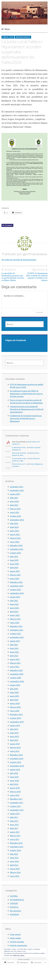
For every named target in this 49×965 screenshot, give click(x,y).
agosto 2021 (15, 641)
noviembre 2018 (16, 758)
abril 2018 (14, 784)
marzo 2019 (15, 744)
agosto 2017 (15, 813)
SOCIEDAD (8, 225)
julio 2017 (14, 817)
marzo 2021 (15, 659)
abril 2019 (14, 740)
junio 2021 (14, 648)
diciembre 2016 (16, 843)
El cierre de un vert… (19, 464)
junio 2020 (14, 692)
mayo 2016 (14, 861)
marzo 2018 (15, 788)
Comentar (39, 312)
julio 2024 (14, 523)
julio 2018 (14, 773)
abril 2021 (14, 655)
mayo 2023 (14, 564)
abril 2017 (14, 828)
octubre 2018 (15, 762)
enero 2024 (14, 542)
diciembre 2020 (16, 670)
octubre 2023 (15, 553)
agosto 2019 (15, 725)
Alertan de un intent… (19, 453)
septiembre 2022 (17, 593)
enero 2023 (14, 578)
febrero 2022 (15, 619)
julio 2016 (14, 854)
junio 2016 (14, 857)
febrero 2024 (15, 538)
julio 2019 (14, 729)
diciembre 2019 (16, 714)
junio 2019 (14, 733)
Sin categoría (15, 910)
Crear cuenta (15, 934)
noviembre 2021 (16, 630)
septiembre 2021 (17, 637)
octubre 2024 (15, 516)
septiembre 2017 (17, 810)
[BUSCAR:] (24, 324)
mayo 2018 (14, 780)
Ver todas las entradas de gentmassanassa (18, 259)
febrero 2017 (15, 835)
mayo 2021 (14, 652)
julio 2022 (14, 600)
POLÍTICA (14, 907)
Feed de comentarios (18, 945)
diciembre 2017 (16, 799)
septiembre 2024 (17, 519)
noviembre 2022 (16, 586)
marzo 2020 (15, 703)
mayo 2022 (14, 608)
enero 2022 (14, 622)
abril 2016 (14, 865)
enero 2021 (14, 666)
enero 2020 (14, 710)
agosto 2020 (15, 685)
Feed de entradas (17, 941)
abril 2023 (14, 567)
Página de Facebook (15, 340)
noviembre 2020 (16, 674)
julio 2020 (14, 688)
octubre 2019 (15, 718)
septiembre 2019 (17, 722)
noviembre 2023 (16, 549)
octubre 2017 (15, 806)
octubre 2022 (15, 589)
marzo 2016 (15, 868)
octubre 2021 (15, 633)
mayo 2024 (14, 531)
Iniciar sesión (15, 938)
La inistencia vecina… (19, 447)
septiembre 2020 (17, 681)
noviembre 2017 (16, 802)
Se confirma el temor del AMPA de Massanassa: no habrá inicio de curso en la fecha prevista (26, 394)
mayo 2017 (14, 824)
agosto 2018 (15, 769)
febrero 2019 (15, 747)
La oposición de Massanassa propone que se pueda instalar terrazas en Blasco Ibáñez (12, 274)
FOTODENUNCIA (17, 899)
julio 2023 (14, 556)
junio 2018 (14, 777)
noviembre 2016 (16, 846)
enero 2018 (14, 795)
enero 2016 (14, 876)
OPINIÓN (14, 903)
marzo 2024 (15, 534)
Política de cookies (18, 955)
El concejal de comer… (19, 458)
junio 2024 (14, 527)
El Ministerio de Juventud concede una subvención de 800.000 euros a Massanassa (26, 418)
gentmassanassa (23, 37)
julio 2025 (14, 497)
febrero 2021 (15, 663)
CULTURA (14, 896)
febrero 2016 (15, 872)
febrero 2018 (15, 791)
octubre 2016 (15, 850)
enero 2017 (14, 839)
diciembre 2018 (16, 755)
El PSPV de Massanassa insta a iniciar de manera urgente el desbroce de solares (37, 274)
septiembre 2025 (17, 490)
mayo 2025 (14, 501)
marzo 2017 (15, 832)
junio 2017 (14, 821)
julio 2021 (14, 644)
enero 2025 (14, 512)
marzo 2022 (15, 615)
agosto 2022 (15, 597)
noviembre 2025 (16, 486)
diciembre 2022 (16, 582)
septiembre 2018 (17, 766)
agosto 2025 (15, 494)
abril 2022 (14, 611)
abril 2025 (14, 505)
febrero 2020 (15, 707)
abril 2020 (14, 699)
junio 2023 (14, 560)
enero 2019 (14, 751)
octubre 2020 (15, 677)
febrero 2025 (15, 508)
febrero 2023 (15, 575)
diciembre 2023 (16, 545)
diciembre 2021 (16, 626)
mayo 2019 (14, 736)
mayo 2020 (14, 696)
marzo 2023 (15, 571)
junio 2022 (14, 604)
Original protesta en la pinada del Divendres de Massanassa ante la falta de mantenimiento (26, 409)
